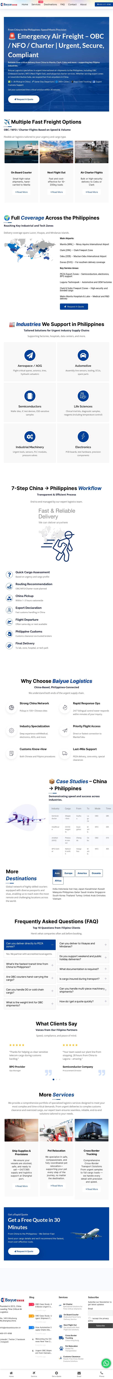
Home (25, 4)
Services (36, 3)
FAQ (62, 4)
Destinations (50, 4)
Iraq (75, 888)
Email (90, 1308)
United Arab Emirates (94, 895)
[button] (53, 1079)
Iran (71, 888)
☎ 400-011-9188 (104, 4)
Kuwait (101, 888)
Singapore (100, 892)
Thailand (70, 895)
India (55, 888)
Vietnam (57, 898)
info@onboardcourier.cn (10, 1327)
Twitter (12, 1339)
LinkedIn (3, 1339)
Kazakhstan (91, 888)
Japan (81, 888)
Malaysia (57, 892)
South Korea (59, 895)
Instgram (5, 1342)
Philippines (68, 892)
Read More (22, 192)
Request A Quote (25, 99)
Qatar (77, 892)
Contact (72, 4)
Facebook (21, 1339)
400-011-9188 (6, 1333)
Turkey (79, 895)
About (83, 4)
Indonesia (63, 888)
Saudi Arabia (87, 892)
